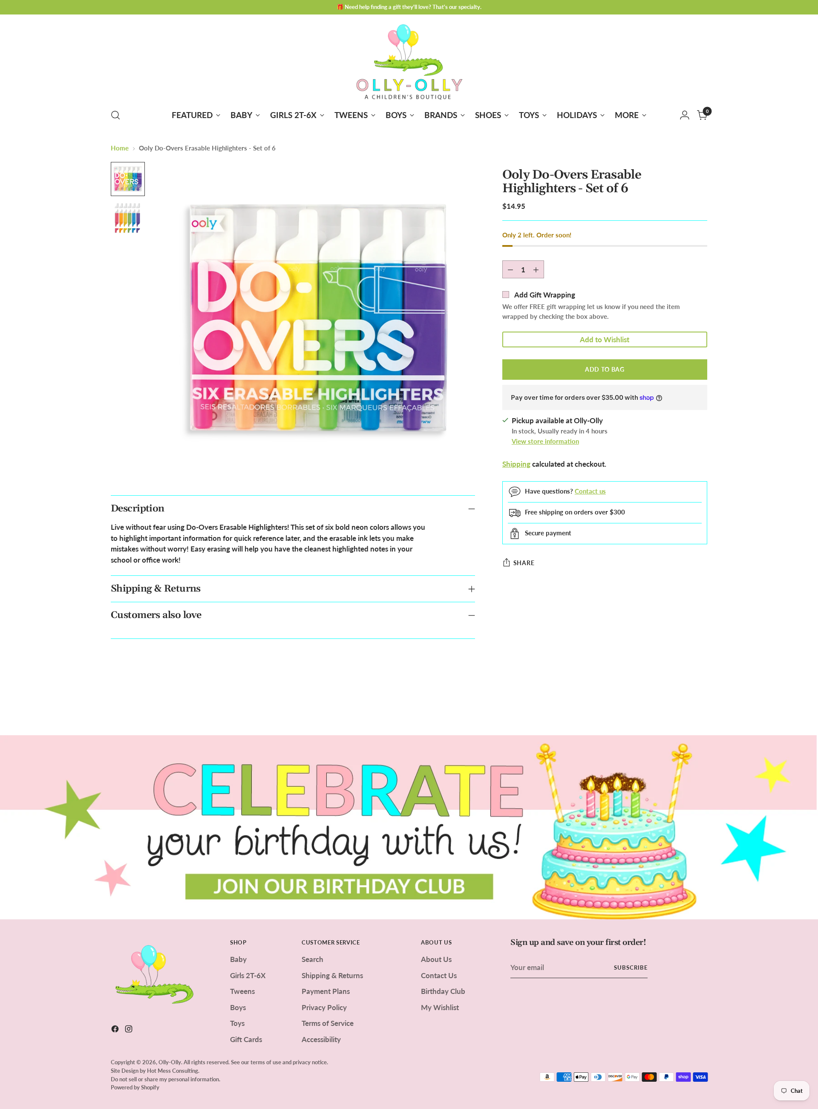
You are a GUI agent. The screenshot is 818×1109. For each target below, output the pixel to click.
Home (120, 148)
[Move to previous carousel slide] (680, 706)
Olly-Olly (169, 1062)
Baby (238, 959)
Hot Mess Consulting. (173, 1070)
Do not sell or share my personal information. (165, 1079)
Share (524, 562)
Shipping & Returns (332, 975)
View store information (545, 441)
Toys (237, 1023)
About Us (436, 959)
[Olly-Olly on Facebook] (116, 1030)
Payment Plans (326, 991)
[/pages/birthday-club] (409, 827)
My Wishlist (440, 1007)
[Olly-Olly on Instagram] (129, 1030)
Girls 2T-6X (247, 975)
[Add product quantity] (536, 269)
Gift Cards (246, 1039)
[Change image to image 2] (128, 218)
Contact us (590, 491)
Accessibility (321, 1039)
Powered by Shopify (135, 1087)
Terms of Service (328, 1023)
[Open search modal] (115, 115)
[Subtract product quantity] (510, 269)
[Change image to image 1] (128, 179)
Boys (238, 1007)
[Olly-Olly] (409, 60)
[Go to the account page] (684, 115)
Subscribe (631, 967)
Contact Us (439, 975)
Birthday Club (443, 991)
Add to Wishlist (604, 339)
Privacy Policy (324, 1007)
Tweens (242, 991)
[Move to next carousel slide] (700, 706)
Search (312, 959)
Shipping (516, 463)
